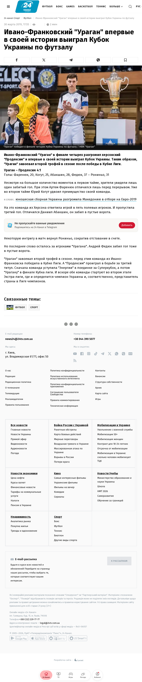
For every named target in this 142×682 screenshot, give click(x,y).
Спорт (58, 516)
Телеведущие (12, 393)
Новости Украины (21, 434)
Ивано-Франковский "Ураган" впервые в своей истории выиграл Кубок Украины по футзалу (85, 18)
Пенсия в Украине (21, 505)
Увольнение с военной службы (115, 429)
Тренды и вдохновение (24, 530)
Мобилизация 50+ (107, 434)
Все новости (19, 425)
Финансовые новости (23, 487)
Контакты (100, 371)
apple (38, 638)
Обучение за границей (110, 500)
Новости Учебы (107, 473)
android (19, 638)
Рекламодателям (14, 399)
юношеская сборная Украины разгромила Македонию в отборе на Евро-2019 (76, 199)
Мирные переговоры (66, 439)
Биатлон (59, 535)
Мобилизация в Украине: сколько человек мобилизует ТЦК (114, 457)
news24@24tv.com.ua (19, 339)
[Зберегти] (125, 60)
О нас (8, 371)
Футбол (47, 6)
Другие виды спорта (65, 540)
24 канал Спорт (12, 18)
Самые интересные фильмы (70, 477)
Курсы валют (18, 482)
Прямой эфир (18, 439)
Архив (98, 388)
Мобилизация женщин (110, 439)
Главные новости (21, 429)
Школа (101, 486)
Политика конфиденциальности (67, 371)
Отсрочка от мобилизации (112, 448)
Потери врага (61, 461)
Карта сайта (101, 393)
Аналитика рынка (21, 521)
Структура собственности (108, 382)
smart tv (57, 638)
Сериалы (59, 496)
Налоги (15, 500)
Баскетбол (85, 6)
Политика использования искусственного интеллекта (65, 377)
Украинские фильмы (66, 482)
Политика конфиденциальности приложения (67, 385)
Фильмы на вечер (64, 487)
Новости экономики (24, 473)
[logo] (27, 6)
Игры (98, 399)
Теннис (101, 6)
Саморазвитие (105, 495)
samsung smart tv (78, 638)
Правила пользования (17, 405)
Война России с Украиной (71, 425)
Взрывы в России (64, 457)
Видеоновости (19, 443)
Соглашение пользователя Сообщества (64, 393)
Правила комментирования (64, 400)
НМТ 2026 (102, 491)
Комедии (59, 491)
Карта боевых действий (67, 434)
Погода (15, 453)
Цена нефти (17, 477)
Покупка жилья (19, 526)
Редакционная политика (18, 382)
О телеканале (12, 388)
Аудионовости (19, 448)
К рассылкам (119, 561)
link (75, 354)
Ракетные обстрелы (65, 429)
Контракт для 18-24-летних (112, 443)
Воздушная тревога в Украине (71, 443)
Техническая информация (64, 406)
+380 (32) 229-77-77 (29, 619)
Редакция (10, 376)
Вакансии (100, 376)
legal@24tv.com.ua (50, 623)
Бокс (59, 6)
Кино (57, 473)
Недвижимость (21, 516)
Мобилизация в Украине (113, 425)
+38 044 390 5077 (84, 339)
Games (70, 6)
